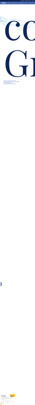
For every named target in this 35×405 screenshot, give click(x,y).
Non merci (3, 401)
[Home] (4, 3)
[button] (1, 404)
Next (33, 206)
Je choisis (8, 401)
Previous (1, 206)
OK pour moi (12, 401)
